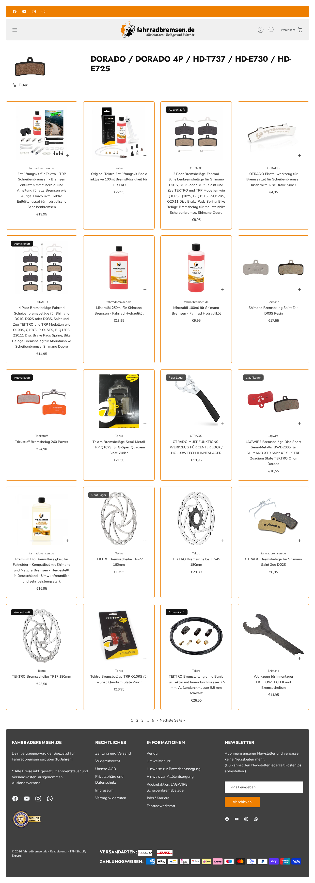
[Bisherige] (109, 11)
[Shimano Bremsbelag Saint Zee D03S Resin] (273, 267)
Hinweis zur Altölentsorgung (170, 776)
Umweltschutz (159, 761)
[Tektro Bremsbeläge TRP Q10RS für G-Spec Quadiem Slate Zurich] (119, 636)
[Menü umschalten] (17, 30)
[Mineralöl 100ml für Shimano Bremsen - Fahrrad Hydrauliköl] (196, 267)
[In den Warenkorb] (67, 155)
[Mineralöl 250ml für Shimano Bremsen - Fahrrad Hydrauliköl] (119, 267)
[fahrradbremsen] (157, 29)
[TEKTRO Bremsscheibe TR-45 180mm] (196, 518)
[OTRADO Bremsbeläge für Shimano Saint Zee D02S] (273, 518)
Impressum (104, 790)
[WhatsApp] (43, 11)
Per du (152, 753)
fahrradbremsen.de (35, 851)
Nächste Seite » (172, 720)
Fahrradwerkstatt (161, 805)
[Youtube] (24, 11)
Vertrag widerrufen (110, 797)
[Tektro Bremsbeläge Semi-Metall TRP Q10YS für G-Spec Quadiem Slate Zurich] (119, 401)
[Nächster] (205, 11)
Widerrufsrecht (107, 761)
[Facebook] (14, 11)
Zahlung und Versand (113, 753)
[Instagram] (34, 11)
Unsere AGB (105, 768)
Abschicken (242, 801)
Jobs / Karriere (158, 797)
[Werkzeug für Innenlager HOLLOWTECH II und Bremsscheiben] (273, 636)
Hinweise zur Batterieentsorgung (174, 768)
